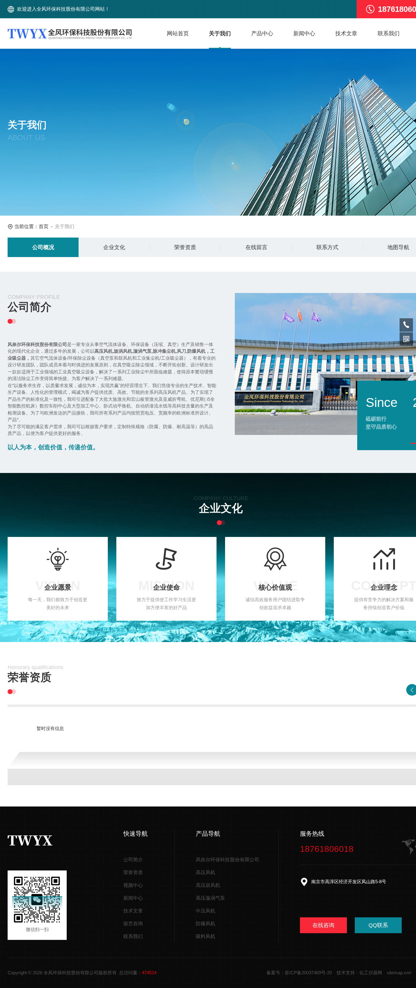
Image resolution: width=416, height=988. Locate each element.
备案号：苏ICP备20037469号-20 (299, 972)
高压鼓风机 (208, 885)
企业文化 (114, 247)
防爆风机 (205, 923)
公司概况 (43, 247)
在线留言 (256, 247)
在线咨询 (323, 925)
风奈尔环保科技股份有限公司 (227, 859)
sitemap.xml (399, 972)
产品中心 (262, 33)
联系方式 (327, 247)
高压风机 (205, 872)
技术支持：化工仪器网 (359, 972)
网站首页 (178, 33)
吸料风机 (205, 936)
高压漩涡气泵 (210, 898)
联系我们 (389, 33)
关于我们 (220, 33)
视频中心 (133, 885)
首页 (43, 226)
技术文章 (346, 33)
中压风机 (205, 910)
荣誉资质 (185, 247)
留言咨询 (133, 923)
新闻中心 (304, 33)
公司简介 (133, 859)
